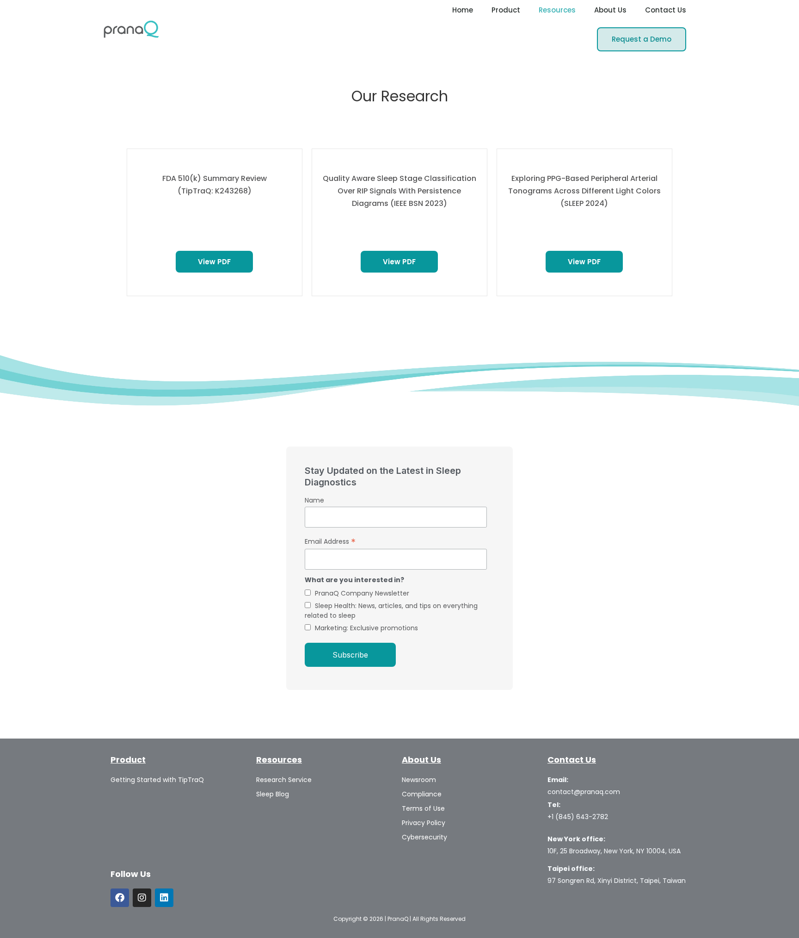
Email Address (330, 541)
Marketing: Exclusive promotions (366, 628)
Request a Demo (641, 39)
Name (314, 500)
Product (506, 10)
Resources (557, 10)
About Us (610, 10)
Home (462, 10)
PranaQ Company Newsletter (362, 593)
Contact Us (665, 10)
